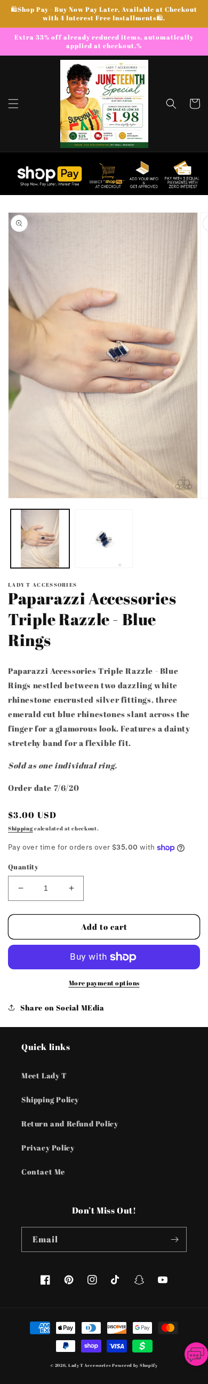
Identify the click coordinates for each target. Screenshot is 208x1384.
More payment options (104, 982)
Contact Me (43, 1172)
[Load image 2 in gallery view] (104, 538)
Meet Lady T (44, 1075)
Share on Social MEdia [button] (62, 1007)
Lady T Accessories (89, 1365)
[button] (13, 103)
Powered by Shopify (135, 1365)
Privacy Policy (47, 1147)
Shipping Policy (50, 1099)
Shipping (20, 828)
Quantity (23, 867)
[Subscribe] (174, 1239)
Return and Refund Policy (69, 1123)
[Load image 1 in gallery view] (40, 538)
